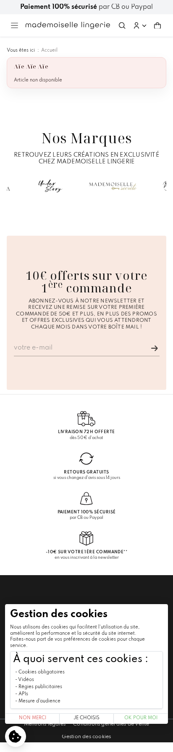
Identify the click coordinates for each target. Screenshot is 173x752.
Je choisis (86, 718)
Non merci (32, 718)
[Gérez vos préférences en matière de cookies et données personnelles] (15, 736)
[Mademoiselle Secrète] (113, 186)
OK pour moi (140, 718)
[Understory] (50, 186)
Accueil (49, 50)
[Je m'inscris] (154, 348)
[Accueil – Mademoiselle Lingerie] (68, 25)
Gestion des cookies (86, 736)
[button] (140, 25)
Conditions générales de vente (111, 724)
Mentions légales (45, 724)
